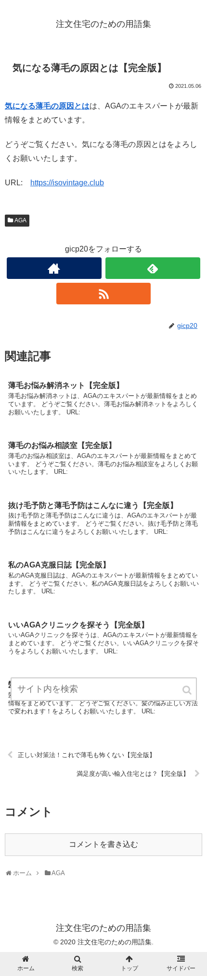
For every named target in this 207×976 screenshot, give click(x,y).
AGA (20, 220)
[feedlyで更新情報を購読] (152, 268)
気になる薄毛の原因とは (47, 106)
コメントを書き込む (103, 844)
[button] (188, 690)
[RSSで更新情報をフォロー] (103, 293)
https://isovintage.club (67, 183)
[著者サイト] (54, 268)
